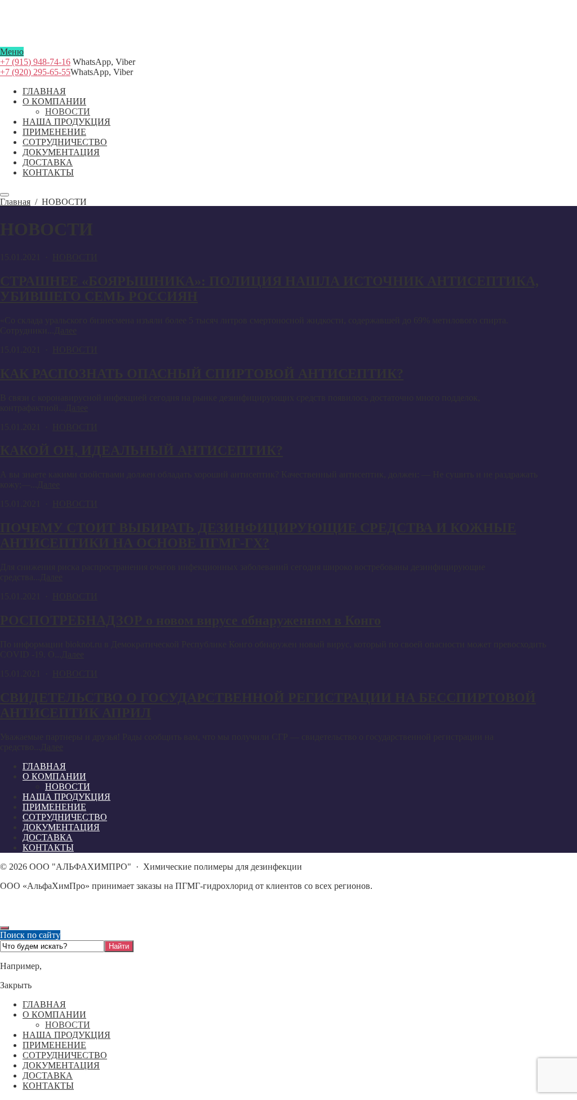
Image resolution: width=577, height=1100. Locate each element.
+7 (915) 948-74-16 (35, 62)
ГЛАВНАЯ (44, 1004)
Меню (12, 51)
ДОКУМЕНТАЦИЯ (61, 1065)
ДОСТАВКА (48, 1075)
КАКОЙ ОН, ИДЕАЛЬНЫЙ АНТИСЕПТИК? (141, 450)
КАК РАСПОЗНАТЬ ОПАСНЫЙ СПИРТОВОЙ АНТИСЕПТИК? (201, 373)
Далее (65, 330)
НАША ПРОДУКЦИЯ (66, 1035)
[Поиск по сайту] (4, 194)
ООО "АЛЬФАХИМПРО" (288, 42)
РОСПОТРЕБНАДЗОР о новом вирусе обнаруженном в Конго (190, 620)
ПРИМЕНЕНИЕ (54, 1045)
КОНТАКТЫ (48, 1085)
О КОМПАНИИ (54, 1014)
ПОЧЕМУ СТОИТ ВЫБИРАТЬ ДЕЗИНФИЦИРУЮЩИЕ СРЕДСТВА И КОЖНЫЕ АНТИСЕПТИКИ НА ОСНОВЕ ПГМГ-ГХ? (258, 535)
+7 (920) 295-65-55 (35, 72)
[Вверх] (4, 928)
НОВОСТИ (74, 257)
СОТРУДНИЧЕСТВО (65, 1055)
